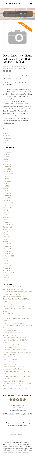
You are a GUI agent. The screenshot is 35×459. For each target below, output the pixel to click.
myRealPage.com (20, 434)
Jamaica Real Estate (9, 330)
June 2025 (6, 186)
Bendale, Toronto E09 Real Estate (13, 296)
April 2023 (6, 241)
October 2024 (7, 205)
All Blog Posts (7, 135)
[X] (17, 399)
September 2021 (8, 273)
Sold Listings (7, 143)
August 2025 (7, 181)
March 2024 (7, 220)
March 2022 (7, 265)
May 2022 (6, 261)
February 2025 (7, 195)
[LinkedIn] (21, 399)
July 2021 (6, 275)
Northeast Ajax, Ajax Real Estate (16, 68)
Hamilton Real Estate (9, 313)
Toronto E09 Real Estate (10, 364)
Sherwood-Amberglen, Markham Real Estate (17, 352)
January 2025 (7, 198)
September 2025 (8, 179)
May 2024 (6, 215)
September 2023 (8, 229)
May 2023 (6, 239)
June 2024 (6, 212)
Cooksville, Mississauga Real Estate (14, 306)
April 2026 (6, 162)
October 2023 (7, 227)
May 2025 (6, 188)
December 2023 (8, 224)
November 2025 (8, 174)
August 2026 (7, 152)
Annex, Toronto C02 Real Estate (13, 287)
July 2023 (6, 234)
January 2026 (7, 169)
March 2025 (7, 193)
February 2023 (7, 246)
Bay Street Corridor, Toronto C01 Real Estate (17, 292)
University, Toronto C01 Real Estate (14, 366)
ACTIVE (23, 9)
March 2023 (7, 244)
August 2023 (7, 232)
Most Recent (7, 150)
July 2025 (6, 183)
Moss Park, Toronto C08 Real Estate (14, 337)
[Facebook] (14, 399)
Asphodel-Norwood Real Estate (13, 289)
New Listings (7, 138)
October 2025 (7, 176)
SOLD (31, 9)
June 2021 (6, 277)
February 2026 (7, 166)
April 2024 (6, 217)
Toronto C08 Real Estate (10, 359)
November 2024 (8, 203)
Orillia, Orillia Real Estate (10, 347)
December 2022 (8, 251)
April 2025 (6, 191)
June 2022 (6, 258)
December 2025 (8, 171)
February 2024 (7, 222)
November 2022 (8, 253)
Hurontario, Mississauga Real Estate (14, 323)
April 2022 (6, 263)
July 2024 (6, 210)
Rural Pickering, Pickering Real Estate (14, 350)
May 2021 (6, 280)
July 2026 (6, 154)
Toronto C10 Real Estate (10, 362)
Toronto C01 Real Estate (10, 354)
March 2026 (7, 164)
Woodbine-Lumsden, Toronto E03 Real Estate (17, 383)
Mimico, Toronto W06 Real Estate (13, 333)
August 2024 (7, 207)
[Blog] (11, 399)
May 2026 (6, 159)
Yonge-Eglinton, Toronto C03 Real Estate (15, 386)
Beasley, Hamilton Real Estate (12, 294)
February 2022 (7, 268)
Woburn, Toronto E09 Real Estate (13, 381)
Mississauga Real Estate (10, 335)
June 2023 (6, 236)
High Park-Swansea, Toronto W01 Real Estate (17, 316)
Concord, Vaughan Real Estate (12, 304)
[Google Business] (24, 399)
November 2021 (8, 270)
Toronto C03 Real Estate (10, 357)
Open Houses (7, 140)
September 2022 (8, 256)
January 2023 (7, 248)
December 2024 (8, 200)
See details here (16, 78)
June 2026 (6, 157)
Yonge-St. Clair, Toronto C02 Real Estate (15, 388)
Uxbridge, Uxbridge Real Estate (12, 369)
